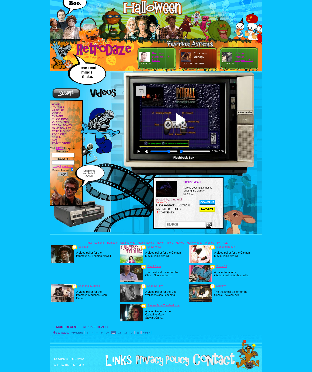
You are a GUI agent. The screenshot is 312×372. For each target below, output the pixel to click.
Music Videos (194, 242)
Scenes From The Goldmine (163, 305)
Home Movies (146, 242)
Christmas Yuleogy (200, 55)
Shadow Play (155, 285)
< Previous (77, 332)
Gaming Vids (127, 242)
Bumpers (112, 242)
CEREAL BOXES (62, 125)
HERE (59, 148)
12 (119, 332)
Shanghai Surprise (89, 285)
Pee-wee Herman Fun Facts (160, 57)
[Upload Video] (66, 98)
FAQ (54, 140)
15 (138, 332)
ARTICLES (58, 110)
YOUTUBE (58, 107)
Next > (146, 332)
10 (107, 332)
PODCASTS (59, 134)
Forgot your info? (63, 166)
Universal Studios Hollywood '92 (244, 57)
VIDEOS (57, 113)
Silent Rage (154, 266)
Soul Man (83, 246)
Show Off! (221, 266)
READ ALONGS (61, 131)
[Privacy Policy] (161, 365)
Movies (180, 242)
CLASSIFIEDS (60, 119)
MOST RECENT (67, 327)
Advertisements (95, 242)
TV (218, 242)
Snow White (154, 246)
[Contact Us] (212, 365)
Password (63, 158)
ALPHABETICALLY (95, 327)
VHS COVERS (60, 122)
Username (63, 151)
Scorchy (221, 285)
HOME (56, 104)
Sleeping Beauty (225, 246)
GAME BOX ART (61, 128)
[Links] (117, 360)
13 (125, 332)
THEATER (58, 116)
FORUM (56, 137)
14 (132, 332)
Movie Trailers (165, 242)
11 (113, 332)
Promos (209, 242)
